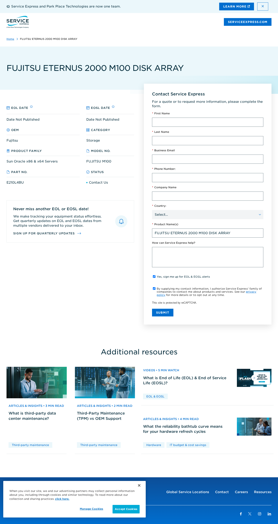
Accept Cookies (126, 509)
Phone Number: (164, 168)
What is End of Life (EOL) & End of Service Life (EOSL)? (184, 380)
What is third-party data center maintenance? (32, 415)
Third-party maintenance (30, 445)
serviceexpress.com (247, 22)
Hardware (153, 445)
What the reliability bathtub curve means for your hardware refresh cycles (183, 429)
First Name (161, 113)
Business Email (163, 150)
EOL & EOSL (155, 396)
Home (10, 38)
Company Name (164, 187)
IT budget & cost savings (188, 445)
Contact (222, 492)
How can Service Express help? (173, 242)
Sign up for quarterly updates (44, 233)
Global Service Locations (187, 492)
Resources (262, 492)
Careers (241, 492)
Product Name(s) (165, 224)
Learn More (235, 6)
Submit (162, 312)
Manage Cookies (91, 508)
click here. (62, 498)
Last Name (160, 131)
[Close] (139, 485)
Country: (159, 205)
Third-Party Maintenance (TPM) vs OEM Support (101, 415)
